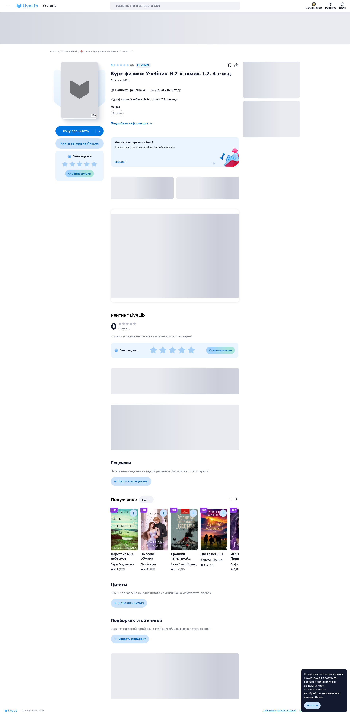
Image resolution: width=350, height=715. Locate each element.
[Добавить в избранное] (230, 65)
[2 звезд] (72, 164)
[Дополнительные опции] (99, 131)
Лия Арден (148, 564)
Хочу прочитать (76, 131)
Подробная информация (129, 123)
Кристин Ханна (211, 560)
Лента (51, 6)
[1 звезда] (65, 164)
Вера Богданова (122, 564)
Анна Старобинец (184, 564)
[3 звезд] (79, 164)
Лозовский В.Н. (120, 80)
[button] (79, 90)
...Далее (318, 697)
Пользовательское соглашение (279, 710)
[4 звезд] (87, 164)
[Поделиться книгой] (236, 65)
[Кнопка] (230, 499)
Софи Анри (238, 564)
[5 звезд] (94, 164)
